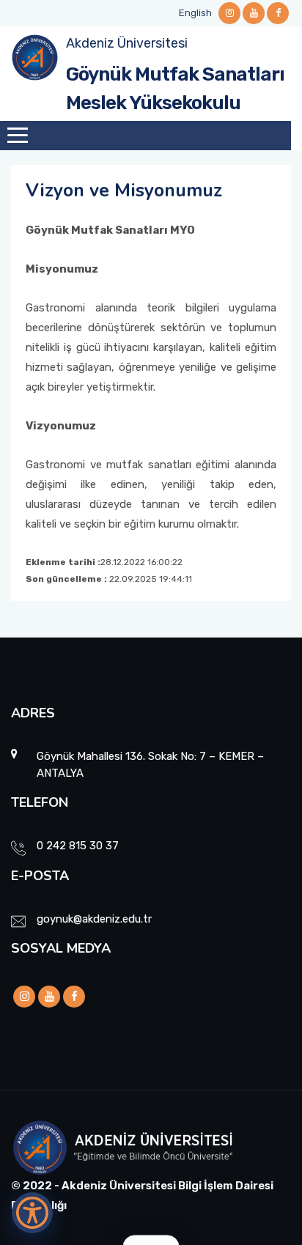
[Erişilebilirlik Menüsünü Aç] (32, 1212)
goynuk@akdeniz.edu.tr (94, 919)
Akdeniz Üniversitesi (127, 43)
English (195, 12)
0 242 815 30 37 (78, 845)
